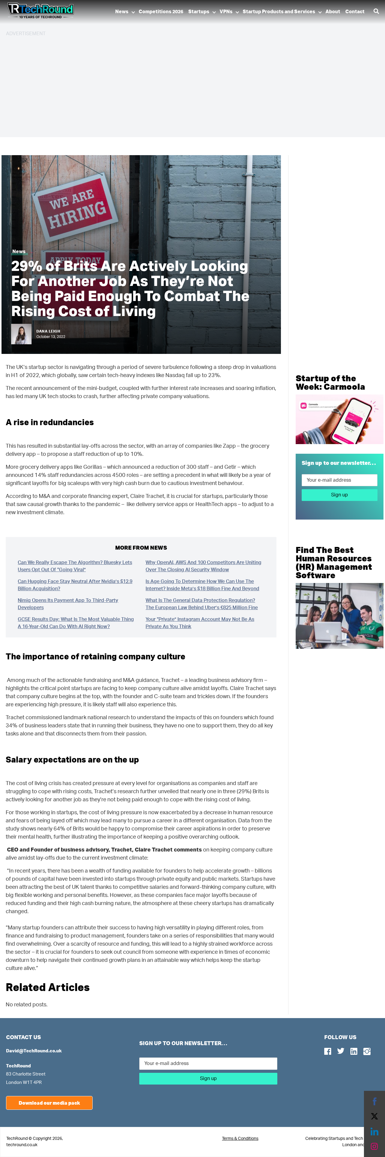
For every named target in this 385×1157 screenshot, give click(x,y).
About (332, 11)
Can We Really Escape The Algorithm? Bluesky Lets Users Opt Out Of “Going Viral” (75, 566)
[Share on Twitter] (374, 1116)
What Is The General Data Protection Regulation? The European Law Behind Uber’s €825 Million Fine (202, 604)
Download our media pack (49, 1103)
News (121, 11)
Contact (355, 11)
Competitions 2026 (161, 11)
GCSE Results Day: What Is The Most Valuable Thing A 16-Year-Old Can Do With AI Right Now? (76, 623)
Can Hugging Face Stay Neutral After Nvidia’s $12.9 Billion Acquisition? (75, 585)
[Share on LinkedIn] (374, 1131)
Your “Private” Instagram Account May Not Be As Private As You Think (200, 623)
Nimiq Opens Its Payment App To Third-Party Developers (68, 604)
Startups (198, 11)
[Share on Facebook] (374, 1101)
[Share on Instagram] (374, 1146)
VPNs (226, 11)
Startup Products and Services (279, 11)
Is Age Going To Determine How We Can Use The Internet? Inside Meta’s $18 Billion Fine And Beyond (202, 585)
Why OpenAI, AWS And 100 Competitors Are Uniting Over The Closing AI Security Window (203, 566)
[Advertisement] (186, 84)
